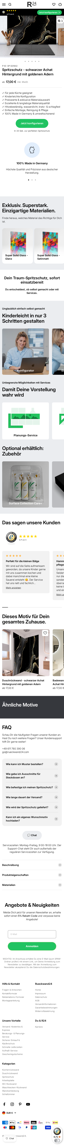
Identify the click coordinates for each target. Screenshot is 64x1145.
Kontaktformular (9, 993)
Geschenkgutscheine (12, 1054)
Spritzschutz (8, 1077)
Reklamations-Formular (13, 997)
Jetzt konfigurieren (32, 123)
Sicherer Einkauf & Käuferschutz (11, 1042)
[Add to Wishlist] (45, 633)
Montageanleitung (11, 1000)
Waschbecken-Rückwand (14, 1087)
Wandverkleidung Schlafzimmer (10, 1092)
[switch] (57, 1140)
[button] (26, 587)
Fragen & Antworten (12, 990)
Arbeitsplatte (8, 1080)
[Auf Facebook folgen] (4, 1104)
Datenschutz (41, 997)
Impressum (40, 993)
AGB (37, 1000)
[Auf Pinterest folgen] (20, 1104)
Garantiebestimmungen (46, 1007)
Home (38, 990)
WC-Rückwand (9, 1084)
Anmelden (32, 946)
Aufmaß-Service (10, 1050)
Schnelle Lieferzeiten (12, 1047)
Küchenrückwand (10, 1070)
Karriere (39, 1027)
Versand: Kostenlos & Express (12, 1028)
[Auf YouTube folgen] (28, 1104)
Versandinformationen (45, 1004)
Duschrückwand (10, 1073)
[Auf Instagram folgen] (12, 1104)
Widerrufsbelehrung (45, 1011)
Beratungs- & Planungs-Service (13, 1035)
